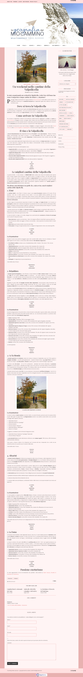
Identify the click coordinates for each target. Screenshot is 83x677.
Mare (60, 118)
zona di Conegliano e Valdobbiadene (22, 127)
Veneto (37, 84)
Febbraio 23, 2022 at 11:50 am (12, 603)
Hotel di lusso (63, 112)
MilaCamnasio (12, 581)
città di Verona (37, 99)
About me (9, 1)
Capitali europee (70, 99)
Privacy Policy (33, 1)
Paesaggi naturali (64, 123)
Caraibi (61, 102)
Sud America (55, 45)
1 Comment (35, 92)
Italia (24, 45)
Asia (64, 45)
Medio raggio (67, 118)
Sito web (9, 632)
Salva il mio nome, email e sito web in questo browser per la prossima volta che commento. (27, 640)
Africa (39, 45)
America (46, 45)
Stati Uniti (62, 129)
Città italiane (63, 104)
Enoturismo (26, 1)
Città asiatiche (69, 102)
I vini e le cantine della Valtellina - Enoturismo (17, 605)
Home (18, 45)
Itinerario (62, 115)
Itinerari (15, 1)
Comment (9, 642)
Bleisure (61, 99)
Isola (70, 112)
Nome (9, 619)
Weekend (16, 578)
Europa (31, 45)
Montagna (62, 121)
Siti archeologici (63, 126)
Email (8, 626)
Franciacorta (15, 574)
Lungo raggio (70, 115)
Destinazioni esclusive (65, 107)
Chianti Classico (46, 572)
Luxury (20, 1)
